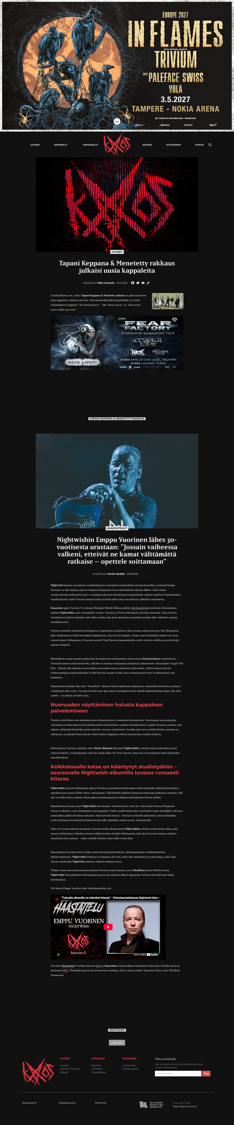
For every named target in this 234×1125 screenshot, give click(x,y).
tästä (98, 965)
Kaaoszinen (68, 966)
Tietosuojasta (130, 1068)
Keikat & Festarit (70, 1068)
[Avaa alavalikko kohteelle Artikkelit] (70, 145)
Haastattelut (117, 528)
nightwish (117, 1030)
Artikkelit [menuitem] (60, 145)
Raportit (96, 1065)
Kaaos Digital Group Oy (185, 1106)
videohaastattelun (140, 608)
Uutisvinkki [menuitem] (173, 145)
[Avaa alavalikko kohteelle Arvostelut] (100, 145)
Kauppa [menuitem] (147, 145)
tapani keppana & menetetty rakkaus (117, 418)
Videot (64, 1072)
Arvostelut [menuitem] (90, 145)
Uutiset (117, 251)
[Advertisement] (117, 389)
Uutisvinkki (129, 1065)
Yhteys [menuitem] (199, 145)
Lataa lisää (117, 1042)
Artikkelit (96, 1068)
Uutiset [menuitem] (35, 145)
